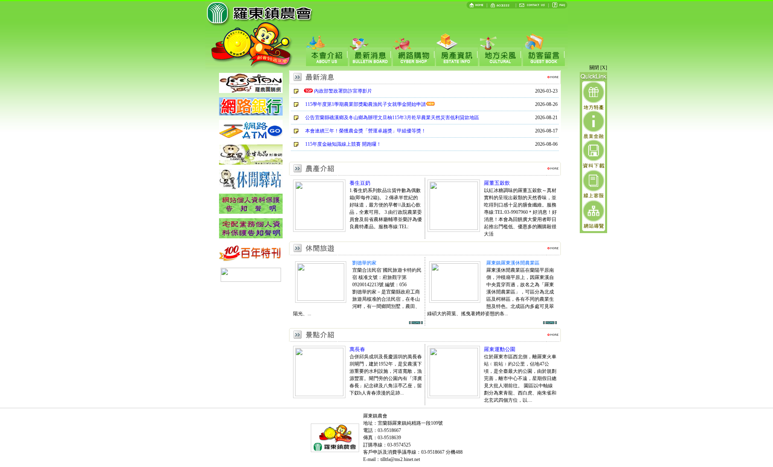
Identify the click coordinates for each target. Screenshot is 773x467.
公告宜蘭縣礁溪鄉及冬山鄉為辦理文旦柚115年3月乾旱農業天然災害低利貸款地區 (392, 117)
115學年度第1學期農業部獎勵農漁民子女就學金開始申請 (365, 104)
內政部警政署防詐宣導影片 (343, 91)
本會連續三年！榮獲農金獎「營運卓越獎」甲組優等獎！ (365, 131)
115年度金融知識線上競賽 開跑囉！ (343, 144)
